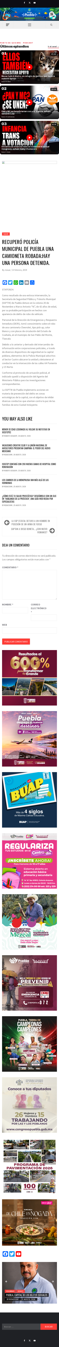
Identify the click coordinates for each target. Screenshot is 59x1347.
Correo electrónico (38, 608)
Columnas (10, 1291)
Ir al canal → (53, 47)
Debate (20, 1291)
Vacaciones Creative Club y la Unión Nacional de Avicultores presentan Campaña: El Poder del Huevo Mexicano (26, 448)
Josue (8, 270)
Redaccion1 (8, 454)
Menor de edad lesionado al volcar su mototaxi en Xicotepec (26, 431)
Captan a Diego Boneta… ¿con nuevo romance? (29, 530)
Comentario (10, 567)
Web (4, 624)
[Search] (51, 24)
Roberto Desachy (10, 436)
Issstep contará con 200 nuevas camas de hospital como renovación (29, 465)
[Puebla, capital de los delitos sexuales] (29, 1283)
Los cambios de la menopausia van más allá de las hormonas (25, 481)
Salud (5, 234)
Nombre (7, 604)
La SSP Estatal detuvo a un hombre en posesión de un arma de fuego (31, 522)
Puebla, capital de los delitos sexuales (26, 1295)
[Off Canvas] (7, 25)
